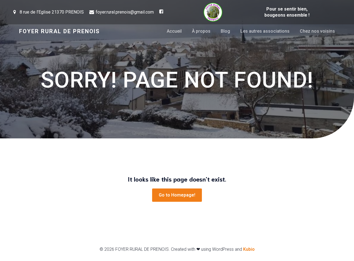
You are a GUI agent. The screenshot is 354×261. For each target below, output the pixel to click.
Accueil (174, 31)
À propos (201, 31)
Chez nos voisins (317, 31)
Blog (225, 31)
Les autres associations (265, 31)
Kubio (249, 249)
